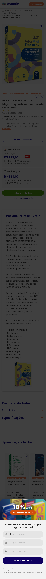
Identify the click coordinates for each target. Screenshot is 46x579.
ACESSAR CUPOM (23, 560)
